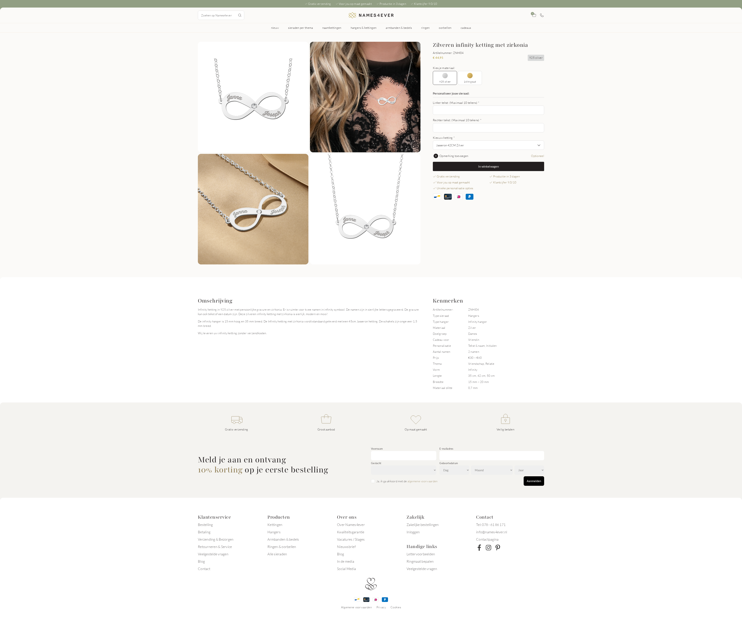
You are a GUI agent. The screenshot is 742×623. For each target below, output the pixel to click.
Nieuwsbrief (346, 547)
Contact (204, 569)
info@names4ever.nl (491, 532)
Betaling (204, 532)
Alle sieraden (277, 554)
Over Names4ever (351, 524)
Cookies (396, 607)
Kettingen (274, 524)
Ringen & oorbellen (281, 547)
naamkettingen (331, 27)
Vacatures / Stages (351, 539)
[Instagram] (488, 548)
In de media (345, 561)
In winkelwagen (488, 166)
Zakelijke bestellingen (423, 524)
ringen (425, 27)
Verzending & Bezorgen (215, 539)
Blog (201, 561)
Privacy (381, 607)
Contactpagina (487, 539)
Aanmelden (534, 481)
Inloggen (413, 532)
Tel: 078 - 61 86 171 (490, 524)
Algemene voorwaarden (356, 607)
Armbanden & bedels (283, 539)
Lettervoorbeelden (421, 554)
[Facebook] (479, 548)
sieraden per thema (300, 27)
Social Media (346, 569)
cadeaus (466, 27)
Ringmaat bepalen (420, 561)
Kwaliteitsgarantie (350, 532)
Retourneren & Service (215, 547)
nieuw (275, 27)
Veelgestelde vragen (213, 554)
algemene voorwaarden (423, 481)
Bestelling (205, 524)
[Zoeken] (240, 15)
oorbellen (445, 27)
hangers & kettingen (364, 27)
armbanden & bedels (399, 27)
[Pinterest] (498, 548)
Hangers (274, 532)
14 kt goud (470, 81)
